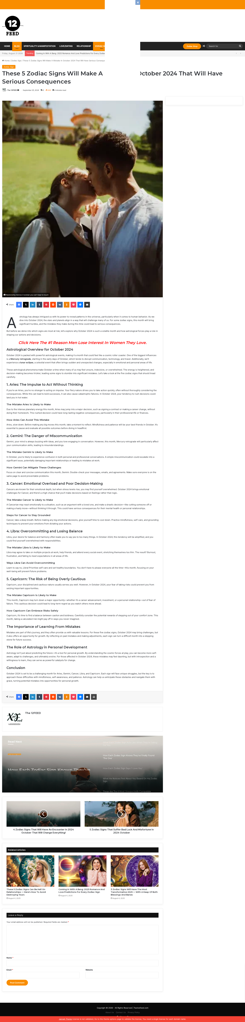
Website (89, 970)
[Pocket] (73, 305)
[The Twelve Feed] (12, 25)
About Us (109, 1012)
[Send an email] (18, 90)
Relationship (84, 46)
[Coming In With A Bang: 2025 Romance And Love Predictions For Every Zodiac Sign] (82, 871)
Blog (17, 46)
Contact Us (121, 1012)
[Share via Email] (87, 305)
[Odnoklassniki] (66, 305)
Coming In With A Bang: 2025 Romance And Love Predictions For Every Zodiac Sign (82, 890)
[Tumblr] (39, 305)
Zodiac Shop (192, 46)
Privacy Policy (134, 1012)
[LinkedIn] (32, 305)
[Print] (94, 697)
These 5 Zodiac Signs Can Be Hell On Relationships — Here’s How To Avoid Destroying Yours (26, 892)
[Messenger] (80, 305)
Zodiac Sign (101, 46)
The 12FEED (12, 90)
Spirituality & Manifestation (39, 46)
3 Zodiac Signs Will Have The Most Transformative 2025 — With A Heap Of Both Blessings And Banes (81, 53)
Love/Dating (66, 46)
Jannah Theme (65, 1019)
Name (10, 958)
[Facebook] (19, 305)
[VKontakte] (60, 305)
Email (10, 970)
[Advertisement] (122, 42)
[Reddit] (53, 305)
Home (7, 46)
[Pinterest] (46, 305)
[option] (82, 764)
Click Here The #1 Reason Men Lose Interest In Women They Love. (82, 342)
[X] (26, 305)
